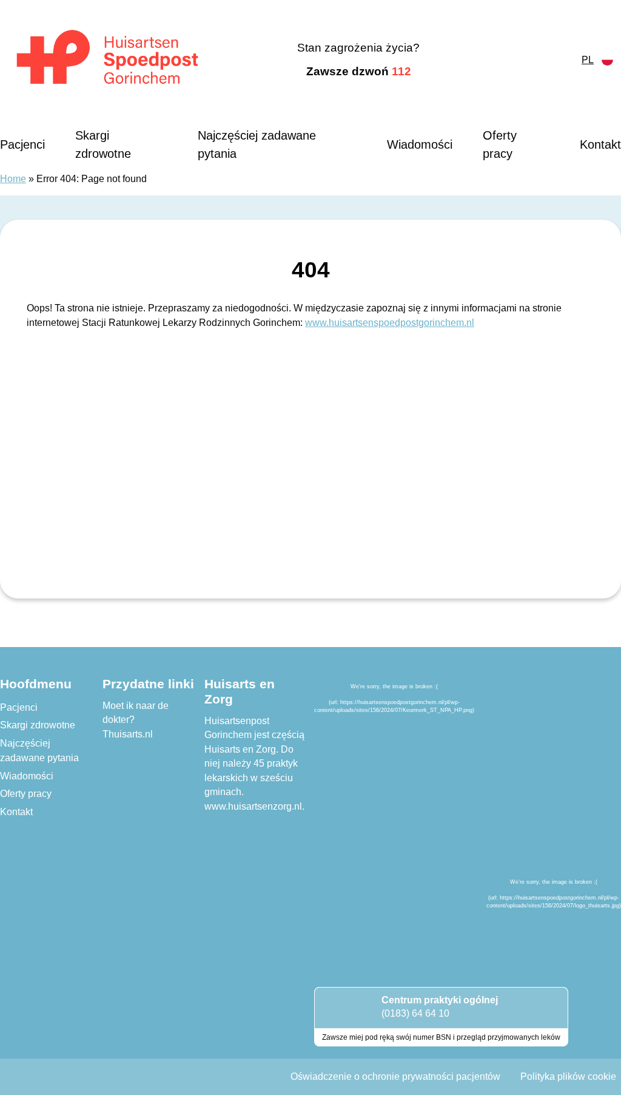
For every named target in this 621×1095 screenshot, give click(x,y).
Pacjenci (22, 144)
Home (13, 179)
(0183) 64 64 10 (415, 1013)
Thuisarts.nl (127, 734)
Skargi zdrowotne (103, 144)
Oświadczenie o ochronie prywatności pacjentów (395, 1076)
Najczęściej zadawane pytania (257, 144)
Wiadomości (419, 144)
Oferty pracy (500, 144)
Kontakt (600, 144)
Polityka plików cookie (568, 1076)
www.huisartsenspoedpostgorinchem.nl (389, 322)
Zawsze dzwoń (358, 71)
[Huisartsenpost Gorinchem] (107, 60)
